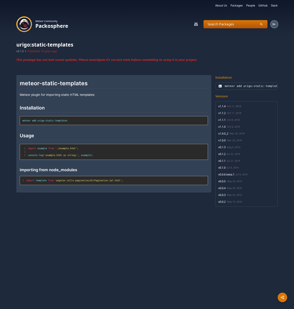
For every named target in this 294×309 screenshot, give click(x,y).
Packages (237, 5)
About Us (221, 5)
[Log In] (274, 24)
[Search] (196, 24)
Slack (274, 5)
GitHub (263, 5)
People (250, 5)
